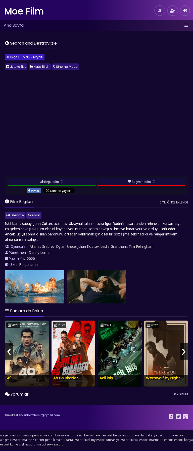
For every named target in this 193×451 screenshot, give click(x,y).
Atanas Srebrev (42, 246)
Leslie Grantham (113, 246)
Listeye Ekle (17, 66)
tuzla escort (176, 435)
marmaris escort (161, 440)
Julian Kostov (88, 246)
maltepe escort (33, 440)
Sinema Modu (66, 66)
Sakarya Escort (156, 435)
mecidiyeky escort (50, 444)
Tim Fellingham (141, 246)
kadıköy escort (95, 440)
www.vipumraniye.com (38, 435)
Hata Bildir (41, 66)
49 (9, 377)
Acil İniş (106, 377)
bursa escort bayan (69, 435)
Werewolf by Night (163, 377)
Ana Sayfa (14, 25)
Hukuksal (11, 415)
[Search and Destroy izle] (34, 287)
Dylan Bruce (66, 246)
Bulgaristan (28, 264)
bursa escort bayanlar (129, 435)
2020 (31, 258)
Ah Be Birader (65, 377)
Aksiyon (34, 215)
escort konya (183, 440)
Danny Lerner (40, 252)
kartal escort (75, 440)
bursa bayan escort (98, 435)
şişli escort (27, 444)
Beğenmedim (141, 182)
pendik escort (55, 440)
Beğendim (51, 182)
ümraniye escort (118, 440)
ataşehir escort (11, 435)
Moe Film (24, 11)
